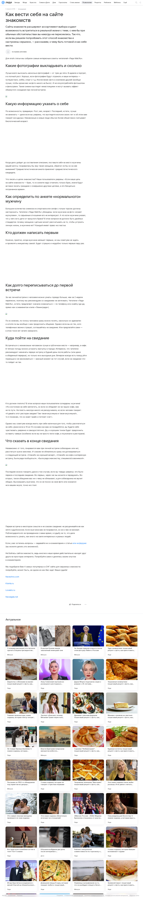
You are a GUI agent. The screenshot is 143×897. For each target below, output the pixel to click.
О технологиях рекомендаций (74, 895)
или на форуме (79, 543)
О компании (11, 895)
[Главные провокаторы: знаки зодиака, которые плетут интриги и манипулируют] (21, 708)
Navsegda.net (12, 597)
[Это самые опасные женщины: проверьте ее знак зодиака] (21, 809)
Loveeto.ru (10, 590)
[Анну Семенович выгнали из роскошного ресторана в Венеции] (54, 674)
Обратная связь (134, 895)
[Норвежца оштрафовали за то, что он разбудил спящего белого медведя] (88, 876)
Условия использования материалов (116, 895)
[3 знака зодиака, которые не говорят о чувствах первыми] (54, 775)
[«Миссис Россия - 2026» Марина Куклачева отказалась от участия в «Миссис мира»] (88, 809)
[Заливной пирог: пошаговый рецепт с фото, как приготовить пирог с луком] (121, 876)
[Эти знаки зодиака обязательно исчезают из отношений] (54, 809)
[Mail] (3, 2)
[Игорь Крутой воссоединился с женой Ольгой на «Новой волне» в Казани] (21, 876)
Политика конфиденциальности (94, 895)
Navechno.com (12, 577)
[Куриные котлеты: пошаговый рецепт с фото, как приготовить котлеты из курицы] (121, 741)
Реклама (19, 895)
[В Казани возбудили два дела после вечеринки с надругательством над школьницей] (54, 842)
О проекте (60, 895)
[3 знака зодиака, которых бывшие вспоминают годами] (121, 842)
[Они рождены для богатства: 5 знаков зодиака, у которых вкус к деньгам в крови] (121, 809)
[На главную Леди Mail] (8, 2)
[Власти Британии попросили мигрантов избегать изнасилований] (54, 741)
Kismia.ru (10, 583)
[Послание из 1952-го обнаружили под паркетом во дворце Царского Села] (21, 775)
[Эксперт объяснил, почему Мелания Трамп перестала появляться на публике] (54, 708)
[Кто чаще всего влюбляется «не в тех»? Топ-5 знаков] (21, 842)
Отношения (22, 9)
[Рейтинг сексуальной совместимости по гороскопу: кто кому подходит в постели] (88, 842)
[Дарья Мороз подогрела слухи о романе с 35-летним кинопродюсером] (88, 674)
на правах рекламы (19, 52)
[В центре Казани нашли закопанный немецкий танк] (54, 641)
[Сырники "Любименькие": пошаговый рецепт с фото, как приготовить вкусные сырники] (88, 741)
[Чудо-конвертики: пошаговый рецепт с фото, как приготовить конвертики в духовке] (121, 641)
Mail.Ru (4, 895)
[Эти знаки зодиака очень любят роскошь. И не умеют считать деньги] (121, 775)
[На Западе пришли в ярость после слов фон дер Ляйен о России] (88, 641)
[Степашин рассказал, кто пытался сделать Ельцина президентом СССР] (21, 641)
